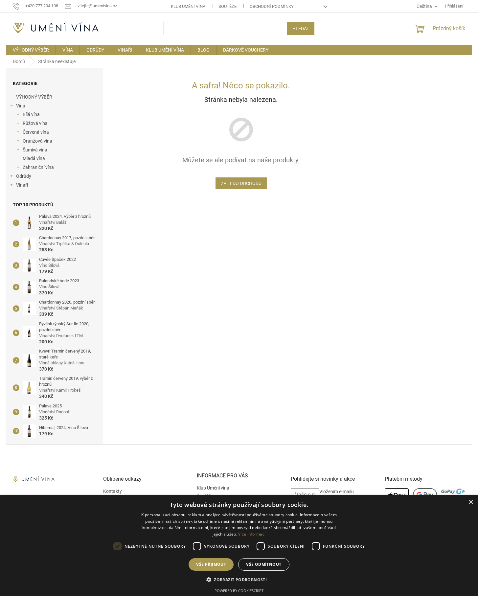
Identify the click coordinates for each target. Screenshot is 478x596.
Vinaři (22, 185)
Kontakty (112, 491)
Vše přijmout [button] (211, 564)
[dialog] (239, 545)
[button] (239, 580)
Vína (20, 105)
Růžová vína (35, 123)
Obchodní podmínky (272, 6)
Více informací (251, 534)
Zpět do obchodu (241, 183)
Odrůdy (23, 176)
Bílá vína (31, 114)
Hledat (300, 28)
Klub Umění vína (188, 6)
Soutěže (227, 6)
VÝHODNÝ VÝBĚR (34, 97)
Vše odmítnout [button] (263, 564)
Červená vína (36, 132)
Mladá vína (34, 158)
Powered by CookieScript (239, 590)
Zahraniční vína (38, 167)
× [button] (470, 502)
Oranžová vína (37, 141)
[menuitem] (31, 50)
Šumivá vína (35, 149)
